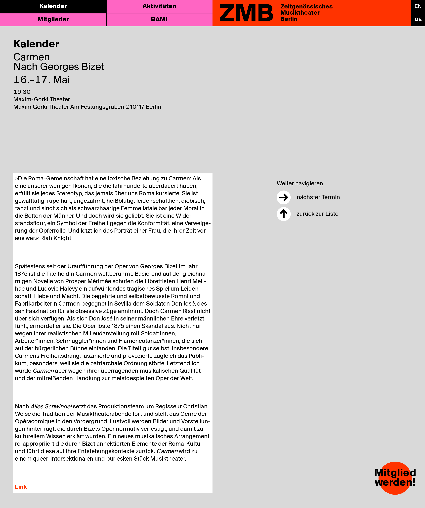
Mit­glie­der (53, 19)
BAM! (159, 19)
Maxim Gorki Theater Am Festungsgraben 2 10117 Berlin (87, 107)
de (418, 19)
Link (21, 487)
